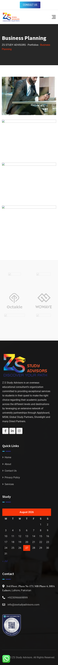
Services (9, 484)
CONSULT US (30, 4)
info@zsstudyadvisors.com (23, 604)
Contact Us (11, 470)
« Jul (5, 561)
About (8, 464)
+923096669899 (18, 597)
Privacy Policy (12, 477)
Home (8, 457)
